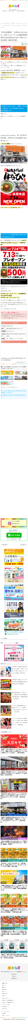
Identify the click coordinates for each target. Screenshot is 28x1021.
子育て (4, 995)
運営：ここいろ (5, 1015)
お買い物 (5, 989)
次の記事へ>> (23, 544)
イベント (5, 991)
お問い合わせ (4, 1008)
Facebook (13, 974)
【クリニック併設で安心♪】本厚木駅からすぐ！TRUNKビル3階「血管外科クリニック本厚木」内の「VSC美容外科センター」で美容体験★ (19, 721)
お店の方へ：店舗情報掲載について (8, 1002)
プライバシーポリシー (6, 1011)
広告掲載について (5, 1006)
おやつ (4, 987)
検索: (2, 642)
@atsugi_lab (15, 523)
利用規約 (4, 1013)
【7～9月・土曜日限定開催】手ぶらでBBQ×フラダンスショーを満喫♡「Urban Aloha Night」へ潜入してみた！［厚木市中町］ (19, 708)
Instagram (13, 978)
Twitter (13, 976)
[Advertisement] (14, 92)
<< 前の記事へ (4, 544)
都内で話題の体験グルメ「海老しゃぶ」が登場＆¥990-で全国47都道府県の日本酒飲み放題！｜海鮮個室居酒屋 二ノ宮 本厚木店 (19, 695)
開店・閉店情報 (25, 44)
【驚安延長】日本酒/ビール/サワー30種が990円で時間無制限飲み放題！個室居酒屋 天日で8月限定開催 (19, 681)
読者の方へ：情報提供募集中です (8, 1000)
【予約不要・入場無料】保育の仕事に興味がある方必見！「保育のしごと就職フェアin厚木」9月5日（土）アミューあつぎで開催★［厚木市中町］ (19, 670)
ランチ (4, 985)
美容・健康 (5, 993)
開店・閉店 (5, 983)
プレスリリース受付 (5, 1004)
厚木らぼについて (5, 998)
